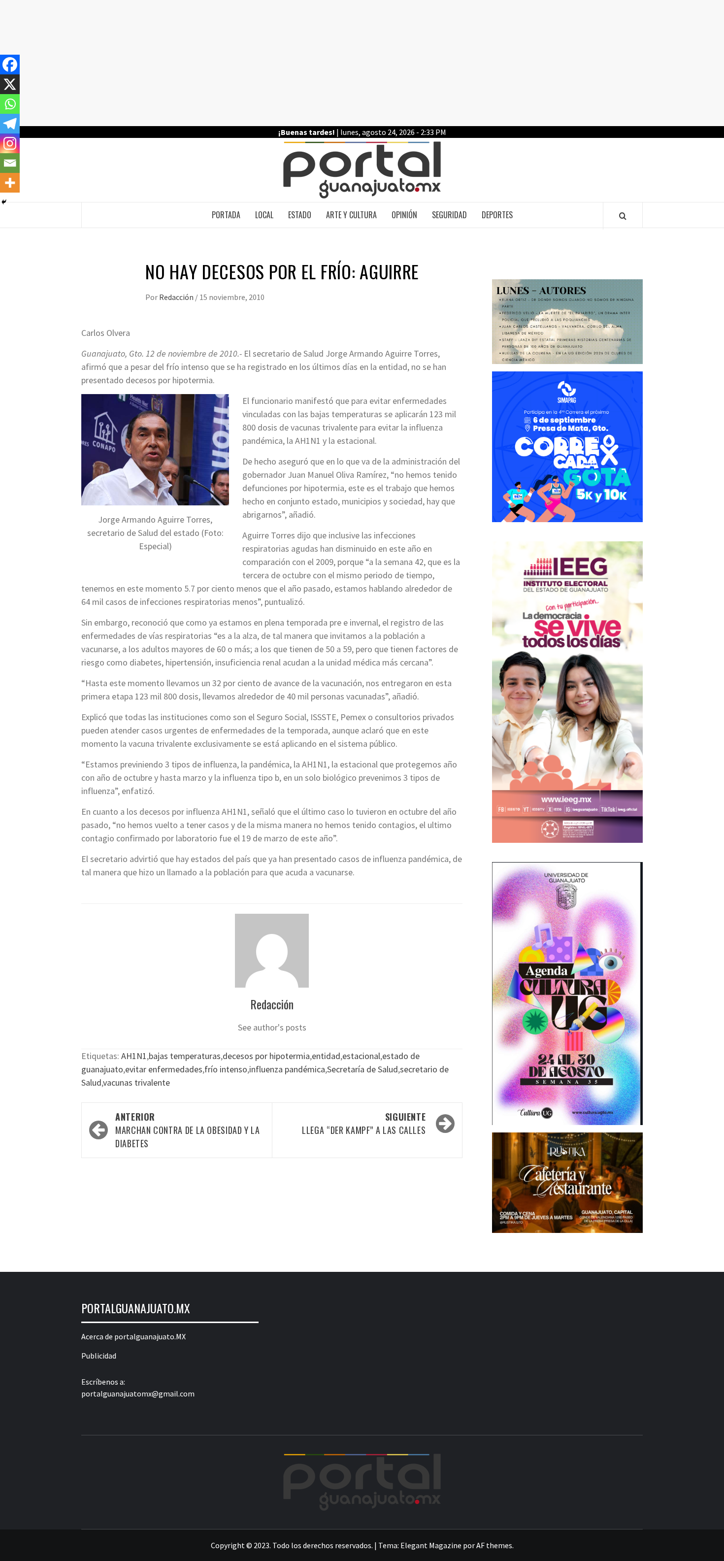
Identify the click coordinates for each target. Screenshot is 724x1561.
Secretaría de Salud (362, 1069)
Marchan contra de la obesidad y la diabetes (187, 1130)
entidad (326, 1056)
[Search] (622, 216)
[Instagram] (10, 143)
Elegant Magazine (430, 1545)
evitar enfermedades (163, 1069)
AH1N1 (134, 1056)
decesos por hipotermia (266, 1056)
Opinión (404, 215)
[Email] (10, 163)
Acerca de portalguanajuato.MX (133, 1336)
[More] (10, 183)
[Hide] (4, 202)
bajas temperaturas (185, 1056)
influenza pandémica (287, 1069)
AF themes (494, 1545)
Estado (299, 215)
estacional (361, 1056)
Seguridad (449, 215)
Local (264, 215)
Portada (226, 215)
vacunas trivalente (136, 1082)
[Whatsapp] (10, 104)
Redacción (177, 297)
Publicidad (98, 1356)
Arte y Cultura (351, 215)
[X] (10, 84)
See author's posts (272, 1027)
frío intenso (225, 1069)
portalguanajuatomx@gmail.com (138, 1393)
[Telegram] (10, 123)
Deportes (497, 215)
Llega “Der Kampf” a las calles (364, 1123)
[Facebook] (10, 64)
